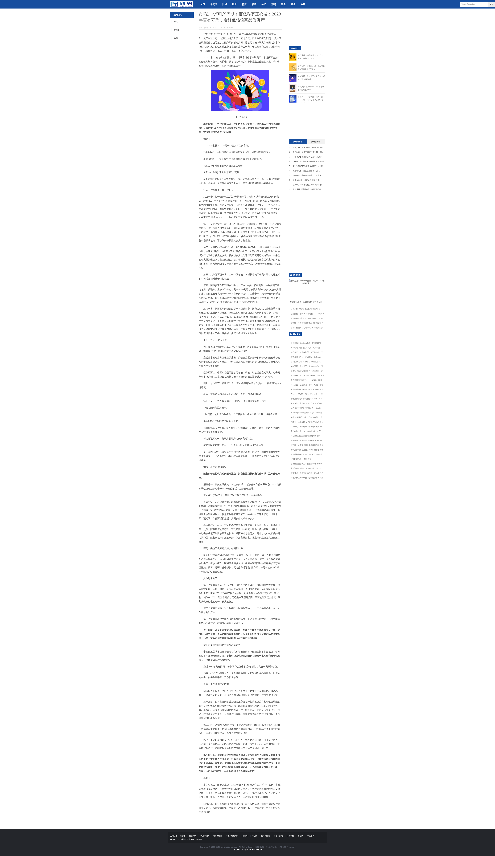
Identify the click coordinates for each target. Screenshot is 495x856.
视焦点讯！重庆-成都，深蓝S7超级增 (306, 147)
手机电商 (310, 835)
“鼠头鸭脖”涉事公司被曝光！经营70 (305, 175)
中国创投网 (278, 835)
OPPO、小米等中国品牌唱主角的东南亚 (307, 161)
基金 (283, 4)
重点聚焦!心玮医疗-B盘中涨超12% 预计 (306, 468)
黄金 (293, 4)
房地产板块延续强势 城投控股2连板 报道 (307, 477)
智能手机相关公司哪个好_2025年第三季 (307, 327)
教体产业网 (265, 835)
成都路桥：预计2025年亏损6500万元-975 (307, 313)
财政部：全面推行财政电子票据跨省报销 (307, 323)
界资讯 (213, 4)
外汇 (264, 4)
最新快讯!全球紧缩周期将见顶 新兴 (305, 189)
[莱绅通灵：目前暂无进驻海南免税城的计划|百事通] (292, 81)
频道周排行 (297, 141)
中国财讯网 (204, 835)
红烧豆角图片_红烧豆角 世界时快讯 (305, 180)
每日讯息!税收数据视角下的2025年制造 (306, 412)
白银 (303, 4)
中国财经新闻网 (232, 835)
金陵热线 (192, 835)
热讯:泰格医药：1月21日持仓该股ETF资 (307, 417)
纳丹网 (199, 839)
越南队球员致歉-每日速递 (301, 459)
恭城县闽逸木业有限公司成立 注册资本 (306, 403)
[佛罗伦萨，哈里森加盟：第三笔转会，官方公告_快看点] (292, 70)
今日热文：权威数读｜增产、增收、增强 (307, 385)
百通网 (300, 835)
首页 (202, 4)
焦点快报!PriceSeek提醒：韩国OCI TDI (306, 343)
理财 (234, 4)
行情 (244, 4)
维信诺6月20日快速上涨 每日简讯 (304, 170)
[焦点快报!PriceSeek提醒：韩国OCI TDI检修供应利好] (307, 289)
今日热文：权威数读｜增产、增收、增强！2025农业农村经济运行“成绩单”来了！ (311, 100)
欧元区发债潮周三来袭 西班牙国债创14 (306, 463)
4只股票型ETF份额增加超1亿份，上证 (306, 166)
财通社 (182, 835)
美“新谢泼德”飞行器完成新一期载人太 (306, 357)
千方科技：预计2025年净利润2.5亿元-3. (307, 431)
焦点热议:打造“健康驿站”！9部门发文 (306, 309)
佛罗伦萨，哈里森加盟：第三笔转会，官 (307, 352)
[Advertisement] (305, 28)
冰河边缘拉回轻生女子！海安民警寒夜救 (307, 450)
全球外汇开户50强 (186, 839)
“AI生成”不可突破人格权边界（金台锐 (306, 408)
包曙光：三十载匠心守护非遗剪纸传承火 (307, 422)
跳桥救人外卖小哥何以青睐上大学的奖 (306, 184)
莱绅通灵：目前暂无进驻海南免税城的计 (307, 366)
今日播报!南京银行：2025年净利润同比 (306, 380)
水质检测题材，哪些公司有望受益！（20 (307, 371)
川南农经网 (217, 835)
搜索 (491, 4)
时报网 (254, 835)
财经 (224, 4)
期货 (273, 4)
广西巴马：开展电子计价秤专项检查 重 (306, 426)
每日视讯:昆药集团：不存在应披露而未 (306, 440)
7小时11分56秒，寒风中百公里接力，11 (307, 394)
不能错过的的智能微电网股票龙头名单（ (307, 389)
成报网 (173, 839)
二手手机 (290, 835)
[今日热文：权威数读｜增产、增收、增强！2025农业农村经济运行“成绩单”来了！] (292, 102)
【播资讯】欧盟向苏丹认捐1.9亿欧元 (305, 157)
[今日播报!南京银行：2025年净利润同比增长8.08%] (292, 91)
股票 (254, 4)
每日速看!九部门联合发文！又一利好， (306, 347)
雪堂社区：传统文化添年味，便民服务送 (307, 473)
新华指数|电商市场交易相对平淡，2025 (307, 318)
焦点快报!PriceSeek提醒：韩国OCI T (307, 301)
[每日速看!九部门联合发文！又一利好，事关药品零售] (292, 60)
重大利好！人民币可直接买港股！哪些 (306, 152)
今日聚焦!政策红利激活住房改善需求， (306, 436)
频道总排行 (315, 141)
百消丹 (245, 835)
